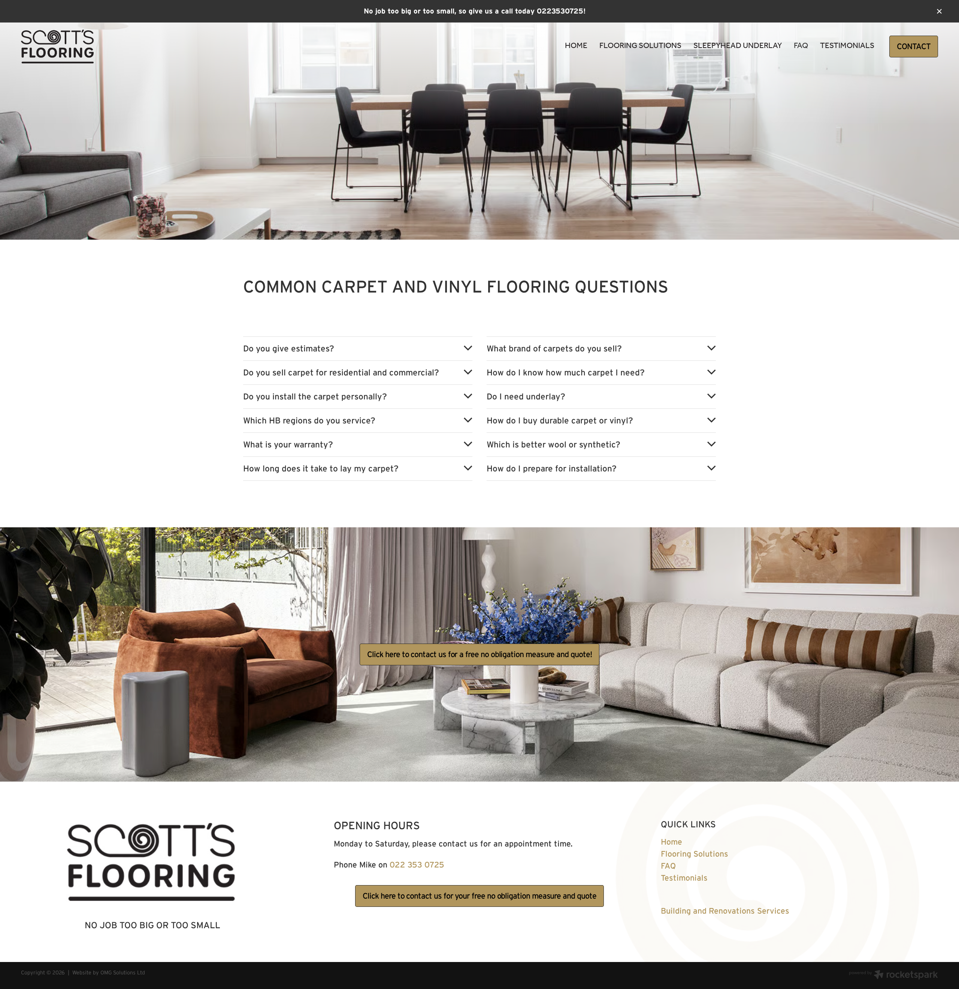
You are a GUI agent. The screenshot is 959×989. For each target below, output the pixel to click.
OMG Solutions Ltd (122, 972)
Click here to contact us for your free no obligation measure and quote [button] (479, 895)
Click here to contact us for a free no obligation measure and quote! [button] (479, 654)
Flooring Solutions (694, 853)
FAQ (801, 46)
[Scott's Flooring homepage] (113, 46)
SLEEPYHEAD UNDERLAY (737, 46)
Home (671, 841)
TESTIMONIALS (847, 46)
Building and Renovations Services (725, 910)
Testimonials (684, 877)
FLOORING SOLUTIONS (640, 46)
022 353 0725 (417, 864)
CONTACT (914, 46)
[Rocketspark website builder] (893, 975)
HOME (576, 46)
